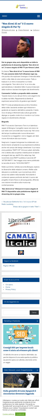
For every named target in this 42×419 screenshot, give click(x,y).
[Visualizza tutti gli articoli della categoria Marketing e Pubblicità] (37, 321)
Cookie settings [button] (8, 414)
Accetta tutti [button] (20, 414)
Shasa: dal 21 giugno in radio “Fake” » (26, 207)
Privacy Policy (11, 289)
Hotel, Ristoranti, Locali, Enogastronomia (18, 370)
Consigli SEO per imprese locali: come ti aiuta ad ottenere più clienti (20, 349)
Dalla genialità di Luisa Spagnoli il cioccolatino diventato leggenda (19, 392)
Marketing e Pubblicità (12, 321)
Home (8, 287)
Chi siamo (9, 285)
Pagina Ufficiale (8, 266)
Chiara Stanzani (23, 30)
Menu (4, 16)
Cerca (34, 312)
